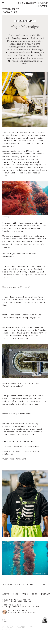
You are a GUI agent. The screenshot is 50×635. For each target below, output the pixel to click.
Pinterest (33, 584)
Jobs (15, 594)
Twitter (19, 584)
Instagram (33, 446)
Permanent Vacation (11, 10)
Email (45, 584)
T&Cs (34, 594)
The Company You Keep (24, 627)
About (5, 594)
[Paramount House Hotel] (32, 7)
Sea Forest (29, 133)
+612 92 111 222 (11, 605)
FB (3, 620)
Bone (14, 629)
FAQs (25, 594)
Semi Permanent (18, 459)
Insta (5, 622)
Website (18, 446)
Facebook (7, 584)
